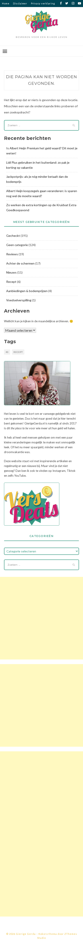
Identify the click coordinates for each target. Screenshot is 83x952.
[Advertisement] (41, 618)
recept (18, 352)
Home (5, 3)
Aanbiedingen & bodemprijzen (27, 291)
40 (7, 352)
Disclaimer (20, 3)
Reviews (12, 254)
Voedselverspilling (18, 300)
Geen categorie (17, 245)
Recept (11, 281)
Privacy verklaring (43, 3)
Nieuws (11, 272)
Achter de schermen (20, 263)
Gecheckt (13, 235)
